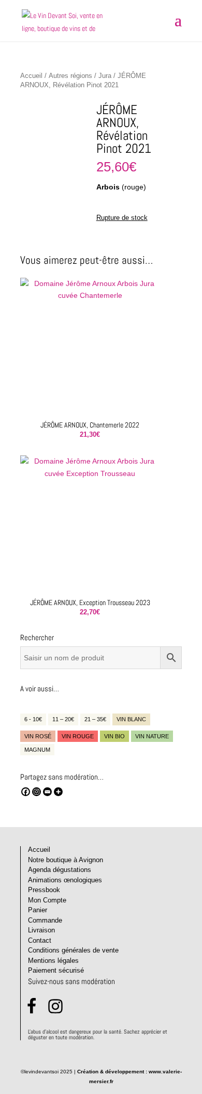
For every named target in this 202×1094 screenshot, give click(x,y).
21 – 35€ (95, 719)
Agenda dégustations (59, 870)
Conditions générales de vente (73, 950)
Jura (104, 76)
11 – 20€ (63, 719)
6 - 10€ (33, 719)
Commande (45, 920)
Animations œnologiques (65, 880)
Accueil (31, 76)
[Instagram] (36, 791)
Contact (39, 940)
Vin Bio (114, 736)
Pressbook (44, 890)
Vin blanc (131, 719)
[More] (58, 791)
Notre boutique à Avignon (65, 860)
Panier (37, 910)
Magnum (37, 750)
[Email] (47, 791)
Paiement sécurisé (56, 970)
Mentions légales (53, 960)
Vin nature (152, 736)
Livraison (41, 930)
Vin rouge (78, 736)
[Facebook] (25, 791)
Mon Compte (47, 900)
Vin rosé (37, 736)
